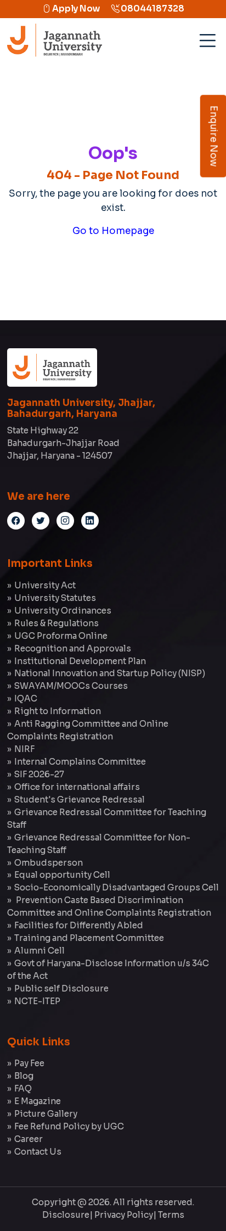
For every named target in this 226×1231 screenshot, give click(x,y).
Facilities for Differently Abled (78, 925)
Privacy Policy (123, 1215)
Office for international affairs (77, 787)
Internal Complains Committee (80, 761)
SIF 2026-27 (39, 774)
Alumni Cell (39, 950)
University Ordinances (62, 610)
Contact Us (37, 1151)
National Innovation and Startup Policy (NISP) (109, 673)
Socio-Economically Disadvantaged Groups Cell (116, 887)
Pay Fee (29, 1063)
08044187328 (151, 8)
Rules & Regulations (56, 623)
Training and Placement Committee (89, 938)
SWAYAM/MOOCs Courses (71, 686)
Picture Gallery (45, 1114)
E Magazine (37, 1101)
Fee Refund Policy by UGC (69, 1126)
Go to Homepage (113, 231)
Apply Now (75, 8)
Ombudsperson (48, 862)
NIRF (24, 749)
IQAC (25, 698)
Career (28, 1139)
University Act (45, 585)
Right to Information (57, 711)
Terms (171, 1215)
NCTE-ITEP (37, 1001)
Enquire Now (213, 136)
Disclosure (65, 1215)
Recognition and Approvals (72, 648)
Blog (23, 1076)
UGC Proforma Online (61, 636)
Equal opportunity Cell (62, 875)
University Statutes (55, 598)
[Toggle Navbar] (206, 37)
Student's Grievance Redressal (79, 799)
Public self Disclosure (61, 988)
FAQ (23, 1088)
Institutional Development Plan (80, 661)
